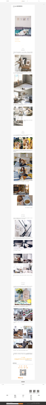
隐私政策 (39, 403)
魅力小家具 (15, 397)
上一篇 (3, 384)
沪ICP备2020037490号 (28, 403)
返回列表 (23, 384)
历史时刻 (31, 397)
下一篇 (43, 384)
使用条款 (37, 403)
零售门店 (31, 398)
